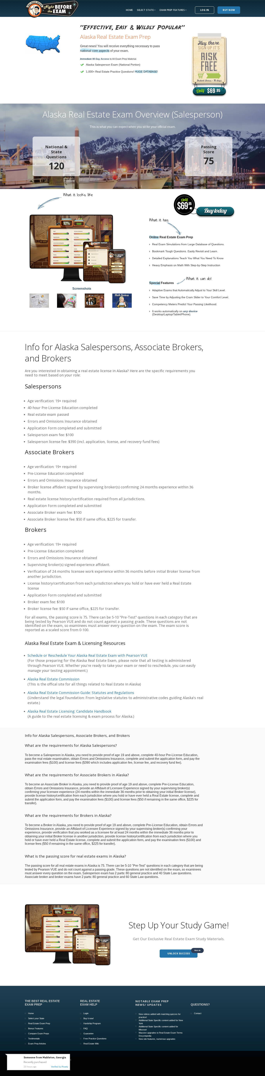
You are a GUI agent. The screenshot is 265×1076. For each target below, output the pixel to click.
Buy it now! (88, 1018)
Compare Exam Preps (38, 1033)
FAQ (85, 1028)
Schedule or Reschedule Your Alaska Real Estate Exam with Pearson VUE (87, 655)
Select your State (36, 1018)
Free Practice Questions (95, 1038)
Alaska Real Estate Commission (53, 679)
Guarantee (88, 1033)
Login (85, 1013)
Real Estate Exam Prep (39, 1023)
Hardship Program (92, 1023)
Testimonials (34, 1038)
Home (129, 10)
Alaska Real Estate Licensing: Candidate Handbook (69, 711)
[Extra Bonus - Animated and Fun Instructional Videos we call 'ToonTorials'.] (94, 300)
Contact (197, 1013)
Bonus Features (35, 1028)
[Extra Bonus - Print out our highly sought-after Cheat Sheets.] (39, 300)
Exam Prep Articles (37, 1043)
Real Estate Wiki (91, 1043)
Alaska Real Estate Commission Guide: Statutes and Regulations (81, 692)
